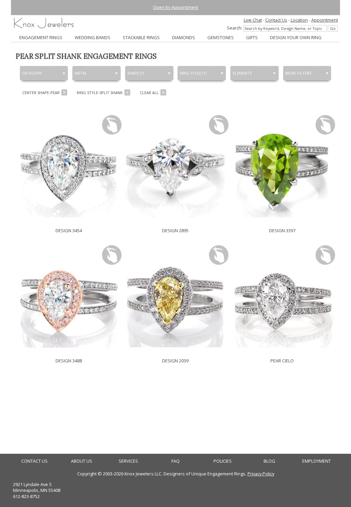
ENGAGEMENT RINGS (40, 37)
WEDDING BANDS (92, 37)
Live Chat (253, 20)
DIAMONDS (183, 37)
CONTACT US (34, 461)
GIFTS (252, 37)
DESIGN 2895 (175, 230)
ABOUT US (81, 461)
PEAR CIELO (282, 361)
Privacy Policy (260, 474)
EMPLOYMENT (316, 461)
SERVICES (128, 461)
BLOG (269, 461)
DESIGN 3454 (69, 230)
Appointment (324, 20)
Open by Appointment (175, 7)
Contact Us (276, 20)
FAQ (175, 461)
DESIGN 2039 (175, 361)
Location (299, 20)
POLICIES (223, 461)
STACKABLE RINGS (141, 37)
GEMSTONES (220, 37)
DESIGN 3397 (282, 230)
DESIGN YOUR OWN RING (296, 37)
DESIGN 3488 (69, 361)
